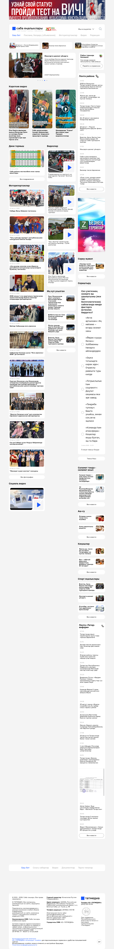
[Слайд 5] (46, 80)
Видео (84, 35)
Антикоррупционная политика (24, 939)
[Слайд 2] (40, 80)
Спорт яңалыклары (88, 579)
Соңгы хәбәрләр (41, 867)
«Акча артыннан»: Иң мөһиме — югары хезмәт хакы (94, 324)
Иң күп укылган (56, 291)
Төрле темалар (85, 867)
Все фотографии (27, 477)
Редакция (95, 35)
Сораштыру (84, 283)
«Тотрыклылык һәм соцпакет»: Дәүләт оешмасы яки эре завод (94, 389)
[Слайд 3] (42, 80)
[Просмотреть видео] (19, 109)
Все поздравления (27, 179)
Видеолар (52, 146)
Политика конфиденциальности (24, 945)
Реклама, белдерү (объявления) (40, 35)
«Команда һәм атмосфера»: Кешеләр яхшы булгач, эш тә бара (93, 434)
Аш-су (81, 511)
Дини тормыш (16, 146)
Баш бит (16, 35)
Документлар (68, 867)
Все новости (61, 350)
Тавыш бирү (91, 458)
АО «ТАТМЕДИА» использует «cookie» (26, 940)
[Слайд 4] (44, 80)
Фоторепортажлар (68, 35)
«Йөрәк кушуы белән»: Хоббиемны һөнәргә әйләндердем (94, 344)
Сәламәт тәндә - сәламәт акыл (87, 468)
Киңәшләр (84, 544)
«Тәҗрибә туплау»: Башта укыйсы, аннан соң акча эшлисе (94, 412)
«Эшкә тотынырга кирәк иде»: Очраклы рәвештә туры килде (93, 366)
